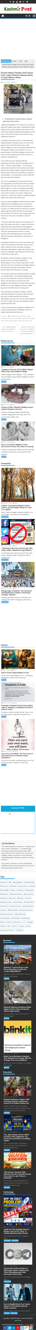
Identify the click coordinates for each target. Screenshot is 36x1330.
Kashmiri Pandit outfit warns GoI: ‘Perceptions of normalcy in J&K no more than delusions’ (27, 330)
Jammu (3, 922)
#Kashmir (28, 898)
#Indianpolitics (29, 890)
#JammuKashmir (28, 894)
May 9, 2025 (6, 405)
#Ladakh (3, 910)
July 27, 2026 (8, 1227)
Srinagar (21, 926)
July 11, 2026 (8, 1266)
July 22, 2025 (6, 367)
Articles (4, 680)
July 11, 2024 (6, 442)
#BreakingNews (18, 882)
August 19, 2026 (7, 546)
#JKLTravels (12, 898)
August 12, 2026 (9, 965)
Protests (14, 926)
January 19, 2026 (7, 751)
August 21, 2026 (7, 503)
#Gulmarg (32, 886)
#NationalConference (7, 914)
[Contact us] (31, 1328)
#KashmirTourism (16, 906)
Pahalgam (30, 922)
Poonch (4, 316)
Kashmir (8, 922)
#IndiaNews (20, 890)
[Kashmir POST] (2, 15)
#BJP (10, 882)
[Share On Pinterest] (18, 1328)
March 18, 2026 (7, 703)
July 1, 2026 (8, 1169)
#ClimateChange (29, 882)
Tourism (28, 926)
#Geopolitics (13, 886)
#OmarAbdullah (5, 918)
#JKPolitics (20, 898)
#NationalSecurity (20, 914)
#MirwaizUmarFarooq (26, 910)
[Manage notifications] (31, 1325)
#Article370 (4, 882)
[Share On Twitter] (9, 1328)
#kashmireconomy (6, 902)
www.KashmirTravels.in (7, 930)
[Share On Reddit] (22, 1328)
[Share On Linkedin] (14, 1328)
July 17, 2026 (8, 1097)
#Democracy (4, 886)
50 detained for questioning (17, 316)
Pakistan (3, 926)
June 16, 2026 (8, 1301)
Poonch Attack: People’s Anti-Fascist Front (20, 321)
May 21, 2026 (6, 670)
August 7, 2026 (9, 1054)
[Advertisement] (18, 38)
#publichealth (16, 918)
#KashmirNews (17, 902)
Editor (14, 82)
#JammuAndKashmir (16, 894)
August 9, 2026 (9, 1004)
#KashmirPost (5, 906)
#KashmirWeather (28, 906)
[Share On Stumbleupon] (26, 1328)
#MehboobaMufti (13, 910)
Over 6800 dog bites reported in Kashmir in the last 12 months (9, 329)
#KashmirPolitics (29, 902)
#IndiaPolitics (4, 894)
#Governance (23, 886)
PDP (9, 926)
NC (24, 922)
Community (5, 516)
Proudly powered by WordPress (12, 1324)
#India (13, 890)
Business (6, 978)
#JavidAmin (4, 898)
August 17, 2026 (7, 588)
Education (6, 1112)
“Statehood (19, 930)
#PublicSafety (26, 918)
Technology (15, 1240)
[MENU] (34, 15)
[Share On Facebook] (5, 1328)
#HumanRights (5, 890)
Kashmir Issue (17, 922)
